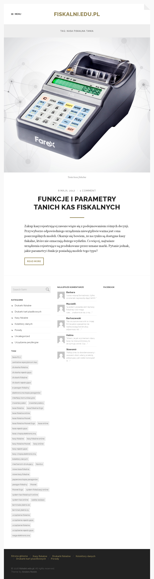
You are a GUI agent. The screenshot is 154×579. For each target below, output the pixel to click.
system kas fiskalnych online (25, 495)
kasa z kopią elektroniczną (24, 433)
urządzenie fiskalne (21, 525)
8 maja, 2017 (66, 190)
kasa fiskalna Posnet (21, 418)
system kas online (20, 500)
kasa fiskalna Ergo (35, 408)
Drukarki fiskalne (23, 305)
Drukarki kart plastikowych (28, 311)
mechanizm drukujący (22, 464)
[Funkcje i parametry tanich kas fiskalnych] (77, 104)
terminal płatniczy (20, 510)
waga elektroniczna (21, 535)
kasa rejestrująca (19, 428)
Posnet (33, 484)
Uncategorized (22, 336)
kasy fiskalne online (35, 439)
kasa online (43, 423)
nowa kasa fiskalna (20, 469)
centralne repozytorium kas (24, 362)
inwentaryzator (19, 403)
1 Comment (88, 190)
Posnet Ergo (17, 489)
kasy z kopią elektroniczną (24, 454)
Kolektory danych (23, 324)
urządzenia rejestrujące (22, 520)
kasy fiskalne (18, 439)
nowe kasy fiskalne (20, 474)
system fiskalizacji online (37, 489)
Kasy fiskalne (21, 317)
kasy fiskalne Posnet (21, 444)
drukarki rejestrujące (21, 383)
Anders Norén (29, 571)
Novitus (39, 464)
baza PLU (16, 357)
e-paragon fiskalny (20, 388)
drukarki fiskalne (19, 377)
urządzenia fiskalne (21, 515)
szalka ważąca (37, 500)
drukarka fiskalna (20, 367)
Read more (34, 261)
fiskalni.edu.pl (77, 14)
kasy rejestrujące (19, 449)
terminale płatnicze (21, 505)
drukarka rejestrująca (21, 372)
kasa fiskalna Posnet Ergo (23, 423)
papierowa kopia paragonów (25, 479)
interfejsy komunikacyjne (23, 398)
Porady (18, 330)
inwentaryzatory (36, 403)
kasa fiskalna (18, 408)
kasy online (38, 444)
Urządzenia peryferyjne (26, 342)
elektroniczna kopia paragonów (26, 393)
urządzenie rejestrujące (22, 530)
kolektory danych (20, 459)
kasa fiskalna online (21, 413)
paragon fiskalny (19, 484)
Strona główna (19, 556)
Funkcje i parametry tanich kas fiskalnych (77, 203)
